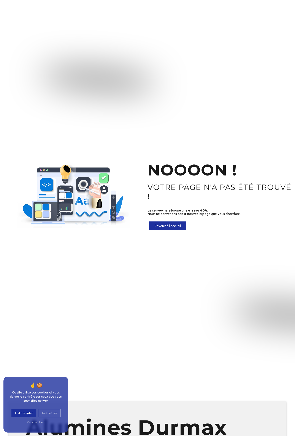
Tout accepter (23, 413)
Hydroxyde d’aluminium (121, 10)
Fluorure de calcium (253, 10)
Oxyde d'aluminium (79, 10)
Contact (282, 10)
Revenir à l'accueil (167, 226)
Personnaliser (36, 422)
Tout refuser (49, 413)
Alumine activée (161, 10)
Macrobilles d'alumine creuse (205, 10)
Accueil (50, 10)
